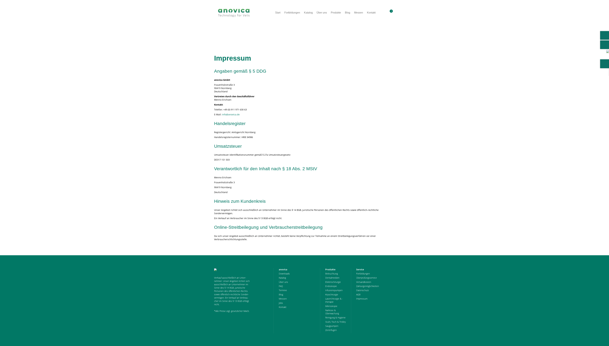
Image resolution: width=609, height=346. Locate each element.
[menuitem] (383, 13)
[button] (383, 13)
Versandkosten (363, 281)
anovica (223, 33)
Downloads (284, 273)
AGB (358, 294)
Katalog (282, 277)
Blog (281, 294)
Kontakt (282, 307)
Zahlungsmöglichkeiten (367, 286)
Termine (283, 290)
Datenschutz (362, 290)
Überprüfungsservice (366, 277)
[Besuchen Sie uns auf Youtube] (604, 35)
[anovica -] (233, 13)
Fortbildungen (363, 273)
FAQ (281, 286)
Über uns (283, 281)
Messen (283, 298)
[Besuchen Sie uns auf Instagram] (604, 44)
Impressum (237, 33)
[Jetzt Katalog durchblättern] (607, 51)
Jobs (281, 302)
